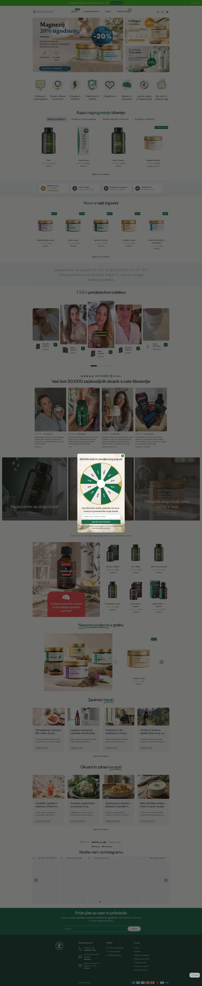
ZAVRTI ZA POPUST (101, 521)
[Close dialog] (122, 456)
